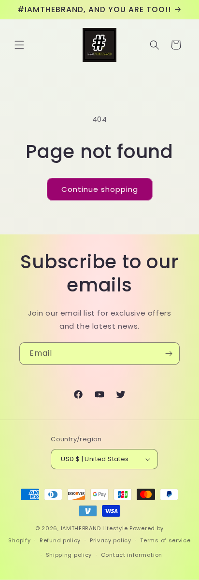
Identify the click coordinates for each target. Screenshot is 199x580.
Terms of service (165, 540)
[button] (19, 45)
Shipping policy (69, 555)
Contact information (131, 555)
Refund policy (60, 540)
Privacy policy (110, 540)
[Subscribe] (168, 353)
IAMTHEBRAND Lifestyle (95, 528)
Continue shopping (99, 189)
